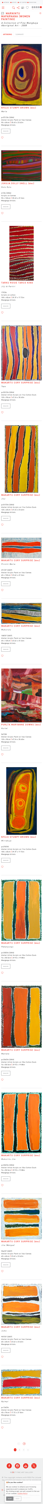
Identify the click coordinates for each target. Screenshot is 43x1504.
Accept (10, 1498)
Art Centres (23, 2)
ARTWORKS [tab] (7, 34)
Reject (17, 1498)
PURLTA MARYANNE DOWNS (21, 724)
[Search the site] (13, 7)
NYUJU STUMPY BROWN (18, 107)
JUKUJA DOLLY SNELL (17, 183)
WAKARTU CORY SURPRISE (20, 382)
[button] (2, 137)
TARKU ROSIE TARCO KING (17, 282)
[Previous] (24, 1443)
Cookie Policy (22, 1493)
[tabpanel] (21, 749)
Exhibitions (32, 2)
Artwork (6, 2)
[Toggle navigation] (3, 7)
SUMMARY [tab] (20, 34)
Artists (14, 2)
